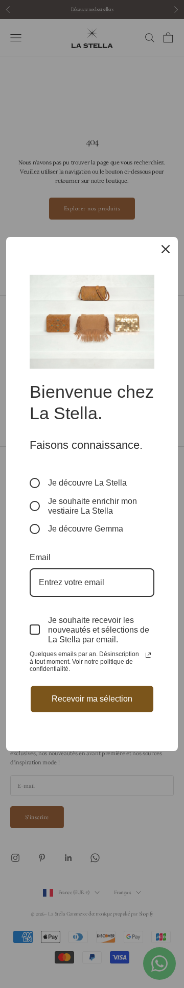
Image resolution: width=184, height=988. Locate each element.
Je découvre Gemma (85, 528)
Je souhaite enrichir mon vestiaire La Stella (92, 506)
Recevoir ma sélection (92, 698)
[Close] (165, 249)
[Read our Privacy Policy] (148, 655)
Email (40, 557)
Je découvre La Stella (87, 482)
